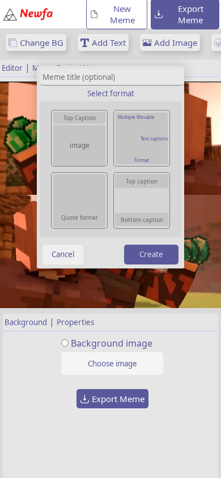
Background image (111, 343)
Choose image (112, 363)
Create (151, 254)
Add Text (109, 42)
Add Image (175, 42)
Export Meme (118, 398)
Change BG (41, 42)
